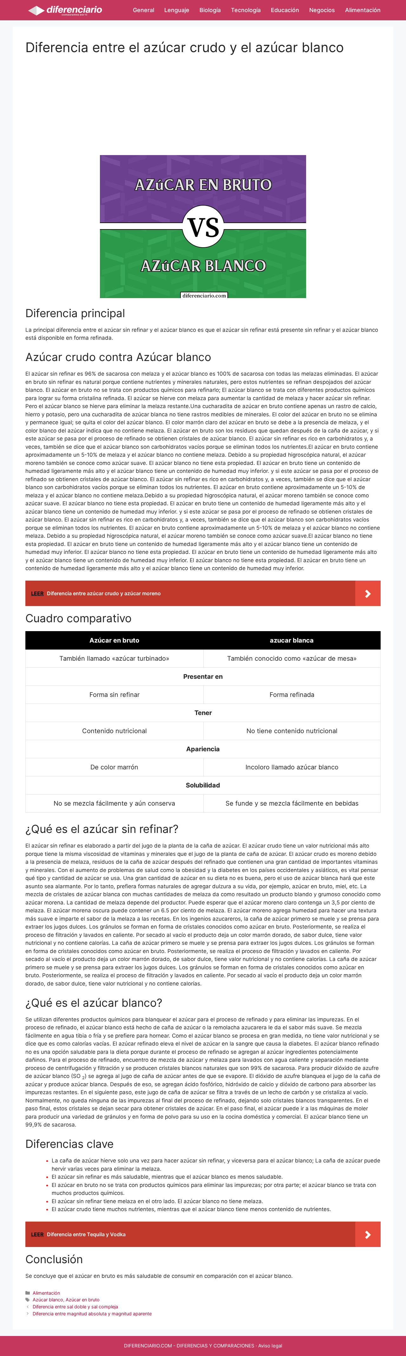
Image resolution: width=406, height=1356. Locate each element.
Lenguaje (176, 10)
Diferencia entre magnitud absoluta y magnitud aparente (92, 1313)
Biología (210, 10)
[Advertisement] (203, 99)
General (143, 10)
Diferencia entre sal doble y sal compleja (75, 1306)
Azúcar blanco (48, 1299)
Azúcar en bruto (83, 1299)
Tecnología (246, 10)
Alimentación (363, 10)
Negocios (322, 10)
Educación (285, 10)
